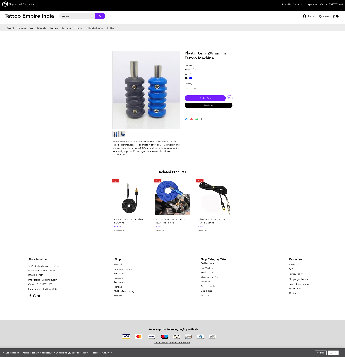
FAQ (291, 269)
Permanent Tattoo (123, 269)
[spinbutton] (190, 88)
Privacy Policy (106, 352)
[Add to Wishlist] (229, 98)
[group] (172, 206)
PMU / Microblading (124, 291)
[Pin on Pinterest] (191, 119)
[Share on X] (201, 119)
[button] (336, 16)
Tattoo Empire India (29, 16)
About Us (293, 264)
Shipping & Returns (298, 279)
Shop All (118, 264)
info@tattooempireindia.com (42, 279)
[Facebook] (30, 295)
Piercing (118, 286)
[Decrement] (186, 88)
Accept (333, 352)
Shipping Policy (191, 69)
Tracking (118, 295)
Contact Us (294, 293)
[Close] (341, 353)
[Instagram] (34, 295)
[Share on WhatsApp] (196, 119)
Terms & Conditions (299, 284)
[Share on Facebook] (186, 119)
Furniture (118, 277)
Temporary (119, 282)
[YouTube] (39, 295)
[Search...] (100, 16)
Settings (320, 352)
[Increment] (195, 88)
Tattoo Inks (119, 273)
